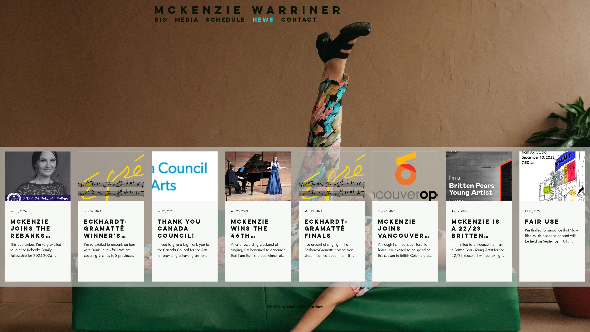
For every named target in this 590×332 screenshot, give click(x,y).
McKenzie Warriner (249, 10)
